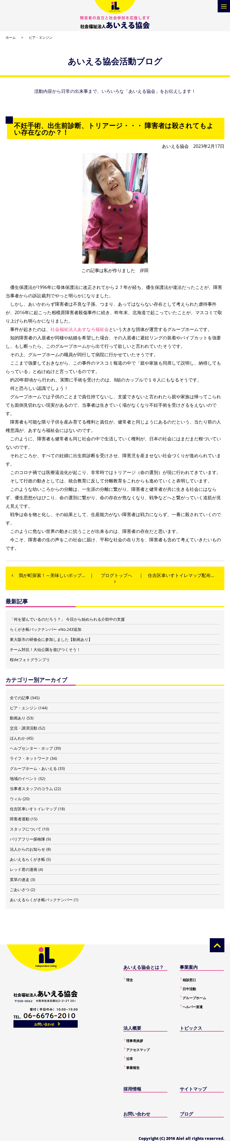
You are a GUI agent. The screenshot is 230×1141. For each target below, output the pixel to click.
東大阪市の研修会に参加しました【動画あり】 (51, 639)
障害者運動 (19, 819)
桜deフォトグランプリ (30, 659)
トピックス (191, 1028)
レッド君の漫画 (23, 869)
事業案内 (189, 967)
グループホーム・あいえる (33, 768)
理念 (129, 979)
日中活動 (189, 988)
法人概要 (132, 1028)
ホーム (11, 37)
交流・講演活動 (23, 728)
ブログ (186, 1114)
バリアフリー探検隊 (27, 839)
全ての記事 (19, 697)
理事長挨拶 (134, 1040)
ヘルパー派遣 (193, 1006)
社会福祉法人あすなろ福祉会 (79, 329)
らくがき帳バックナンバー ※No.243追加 (45, 629)
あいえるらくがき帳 (27, 859)
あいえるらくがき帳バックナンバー (41, 899)
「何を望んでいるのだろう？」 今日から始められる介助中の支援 (67, 619)
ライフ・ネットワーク (29, 758)
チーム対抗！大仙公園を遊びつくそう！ (45, 649)
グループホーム (194, 997)
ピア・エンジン (40, 37)
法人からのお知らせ (27, 849)
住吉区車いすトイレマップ (33, 808)
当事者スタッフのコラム (31, 788)
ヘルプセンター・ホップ (31, 748)
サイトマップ (193, 1089)
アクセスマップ (138, 1049)
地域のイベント (23, 778)
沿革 (129, 1058)
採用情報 (132, 1089)
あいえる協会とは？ (143, 967)
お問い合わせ (44, 1024)
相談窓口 (189, 979)
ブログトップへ (116, 575)
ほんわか (18, 738)
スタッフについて (25, 829)
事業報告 (133, 1067)
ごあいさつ (19, 889)
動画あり (18, 718)
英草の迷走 (19, 879)
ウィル (16, 798)
